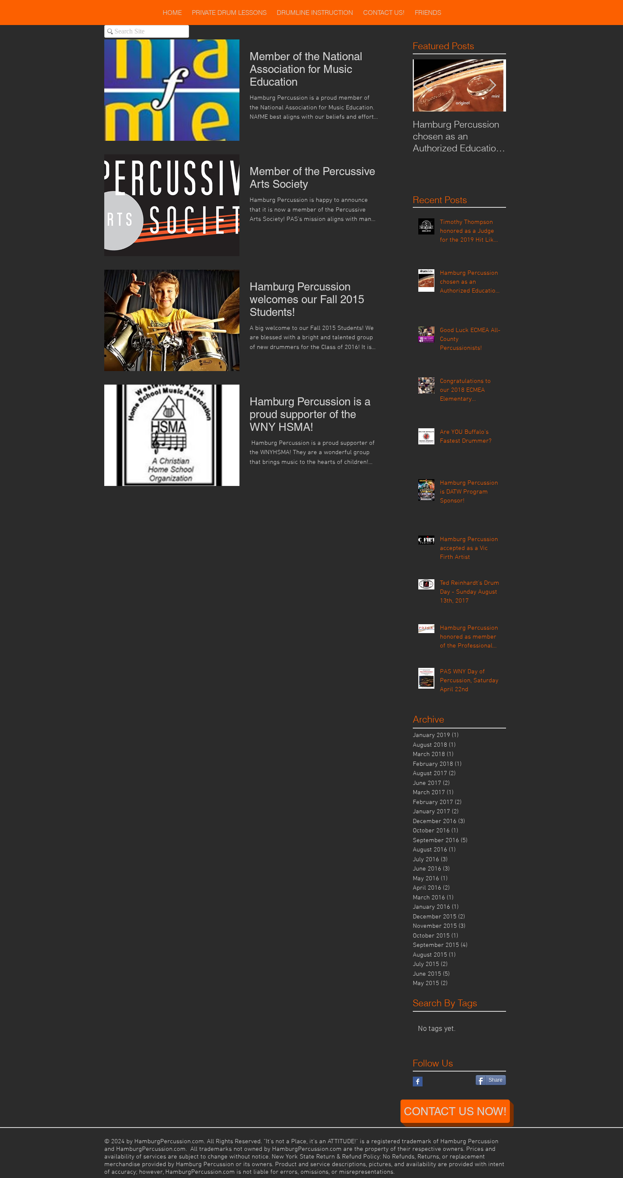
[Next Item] (492, 85)
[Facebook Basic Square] (418, 1081)
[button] (229, 12)
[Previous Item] (426, 85)
